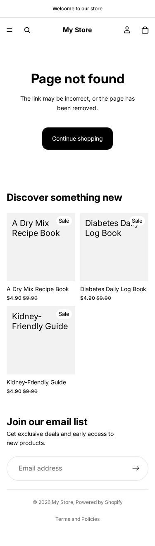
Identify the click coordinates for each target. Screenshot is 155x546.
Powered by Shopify (99, 502)
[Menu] (9, 30)
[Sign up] (136, 468)
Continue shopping (77, 138)
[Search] (27, 30)
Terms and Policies (77, 519)
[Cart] (145, 30)
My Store (62, 502)
